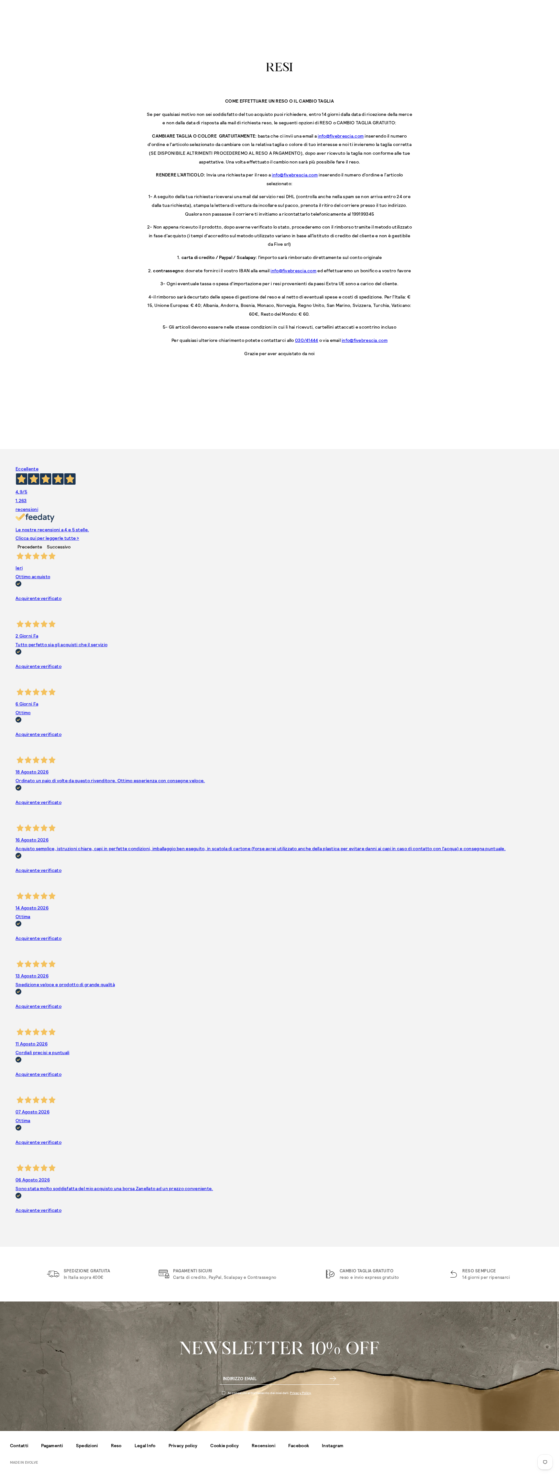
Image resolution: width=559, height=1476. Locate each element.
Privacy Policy (300, 1393)
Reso (116, 1445)
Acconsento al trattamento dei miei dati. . (270, 1393)
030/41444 (306, 340)
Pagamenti (52, 1445)
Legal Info (145, 1445)
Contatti (19, 1445)
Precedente (29, 546)
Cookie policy (224, 1445)
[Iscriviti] (332, 1378)
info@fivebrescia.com (341, 136)
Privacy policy (183, 1445)
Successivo (59, 546)
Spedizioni (87, 1445)
